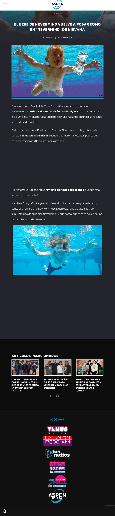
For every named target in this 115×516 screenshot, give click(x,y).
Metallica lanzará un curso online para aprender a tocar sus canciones (56, 383)
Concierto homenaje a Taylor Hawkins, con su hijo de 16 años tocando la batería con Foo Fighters (25, 385)
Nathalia (49, 38)
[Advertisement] (58, 164)
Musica (57, 13)
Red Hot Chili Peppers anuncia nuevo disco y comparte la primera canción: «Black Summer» (88, 385)
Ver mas (25, 367)
